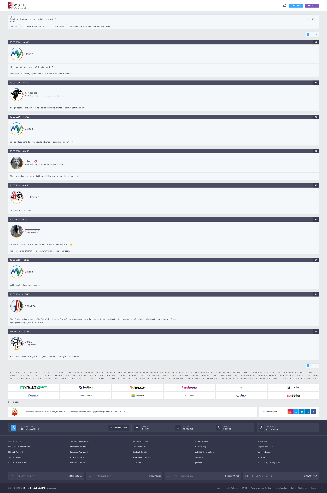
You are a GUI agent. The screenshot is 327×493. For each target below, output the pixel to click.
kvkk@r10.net (155, 476)
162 (179, 376)
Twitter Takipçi (262, 457)
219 (76, 379)
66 (174, 373)
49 (127, 373)
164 (186, 376)
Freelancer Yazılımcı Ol (79, 452)
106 (289, 373)
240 (154, 379)
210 (45, 379)
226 (102, 379)
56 (147, 373)
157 (161, 376)
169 (205, 376)
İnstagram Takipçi (263, 441)
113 (313, 373)
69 (183, 373)
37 (94, 373)
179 (240, 376)
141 (102, 376)
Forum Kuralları (281, 488)
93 (247, 373)
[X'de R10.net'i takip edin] (296, 411)
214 (59, 379)
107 (292, 373)
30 (75, 373)
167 (197, 376)
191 (283, 376)
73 (193, 373)
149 (131, 376)
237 (143, 379)
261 (234, 379)
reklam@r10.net (75, 476)
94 (250, 373)
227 (105, 379)
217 (69, 379)
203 (18, 379)
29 (72, 373)
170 (208, 376)
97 (259, 373)
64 (169, 373)
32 (80, 373)
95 (253, 373)
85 (225, 373)
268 (260, 379)
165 (190, 376)
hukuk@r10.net (232, 476)
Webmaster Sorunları (140, 441)
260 (230, 379)
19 (46, 373)
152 (142, 376)
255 (211, 379)
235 (135, 379)
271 (271, 379)
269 (264, 379)
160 (172, 376)
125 (44, 376)
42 (108, 373)
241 (158, 379)
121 (30, 376)
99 (264, 373)
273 (279, 379)
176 (229, 376)
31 (78, 373)
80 (212, 373)
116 (13, 376)
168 (201, 376)
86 (228, 373)
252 (200, 379)
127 (51, 376)
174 (222, 376)
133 (73, 376)
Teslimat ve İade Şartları (261, 488)
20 (49, 373)
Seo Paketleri (13, 402)
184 (258, 376)
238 (147, 379)
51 (133, 373)
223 (91, 379)
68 (180, 373)
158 (164, 376)
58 (152, 373)
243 (166, 379)
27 (67, 373)
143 (109, 376)
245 (173, 379)
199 (313, 376)
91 (242, 373)
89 (236, 373)
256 (215, 379)
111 (307, 373)
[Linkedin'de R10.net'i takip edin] (307, 411)
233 (128, 379)
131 (66, 376)
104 (281, 373)
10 (24, 373)
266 (253, 379)
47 (122, 373)
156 (157, 376)
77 (204, 373)
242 (162, 379)
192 (287, 376)
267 (256, 379)
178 (236, 376)
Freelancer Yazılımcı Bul (79, 447)
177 (233, 376)
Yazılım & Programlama (79, 441)
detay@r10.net (310, 476)
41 (105, 373)
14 (34, 373)
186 (265, 376)
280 (304, 379)
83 (220, 373)
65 (172, 373)
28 (70, 373)
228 (109, 379)
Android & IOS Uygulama (204, 452)
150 (135, 376)
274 (282, 379)
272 (275, 379)
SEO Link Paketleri (15, 452)
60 (158, 373)
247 (181, 379)
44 (114, 373)
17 (41, 373)
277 (293, 379)
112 (310, 373)
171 (212, 376)
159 (168, 376)
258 (222, 379)
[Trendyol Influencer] (137, 387)
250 (192, 379)
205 (26, 379)
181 (247, 376)
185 (262, 376)
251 (196, 379)
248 (185, 379)
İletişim (314, 488)
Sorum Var (136, 463)
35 (89, 373)
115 (10, 376)
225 (98, 379)
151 (139, 376)
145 (117, 376)
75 (198, 373)
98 (261, 373)
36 (92, 373)
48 (125, 373)
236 (139, 379)
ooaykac (30, 306)
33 (83, 373)
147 (124, 376)
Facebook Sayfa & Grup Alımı (268, 463)
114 (317, 373)
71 (188, 373)
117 (16, 376)
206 (30, 379)
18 (44, 373)
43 (111, 373)
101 (271, 373)
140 (99, 376)
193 (291, 376)
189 (276, 376)
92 (245, 373)
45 (116, 373)
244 (169, 379)
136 (84, 376)
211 (48, 379)
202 (14, 379)
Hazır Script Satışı (77, 457)
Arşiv (219, 488)
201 (11, 379)
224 (94, 379)
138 (91, 376)
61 (161, 373)
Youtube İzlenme (263, 452)
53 (138, 373)
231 (120, 379)
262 (237, 379)
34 (86, 373)
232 (124, 379)
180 (243, 376)
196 (302, 376)
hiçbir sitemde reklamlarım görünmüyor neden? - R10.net (17, 5)
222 (87, 379)
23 (56, 373)
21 (51, 373)
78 (206, 373)
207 (33, 379)
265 (249, 379)
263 (241, 379)
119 (23, 376)
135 (80, 376)
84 (222, 373)
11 (26, 373)
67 (177, 373)
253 (203, 379)
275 (286, 379)
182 (250, 376)
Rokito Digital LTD (38, 488)
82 (217, 373)
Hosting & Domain (139, 452)
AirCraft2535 (272, 429)
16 (39, 373)
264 (245, 379)
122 (34, 376)
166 (194, 376)
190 (280, 376)
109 (300, 373)
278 (297, 379)
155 (153, 376)
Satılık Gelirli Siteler (77, 463)
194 (294, 376)
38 (97, 373)
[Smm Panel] (189, 387)
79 (209, 373)
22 (54, 373)
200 (317, 376)
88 (234, 373)
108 (296, 373)
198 (309, 376)
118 (20, 376)
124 (41, 376)
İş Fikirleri (198, 463)
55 (144, 373)
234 (132, 379)
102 (274, 373)
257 (219, 379)
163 (182, 376)
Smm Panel (189, 395)
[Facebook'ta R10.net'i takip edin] (313, 411)
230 (117, 379)
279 (300, 379)
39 (100, 373)
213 (55, 379)
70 (185, 373)
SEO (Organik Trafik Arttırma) (19, 447)
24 (59, 373)
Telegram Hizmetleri (265, 447)
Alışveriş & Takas (201, 441)
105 (285, 373)
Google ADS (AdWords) (17, 463)
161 (175, 376)
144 (113, 376)
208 (37, 379)
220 (80, 379)
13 (31, 373)
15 (36, 373)
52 (136, 373)
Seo (241, 387)
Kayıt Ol (312, 5)
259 (226, 379)
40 (103, 373)
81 (214, 373)
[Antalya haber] (137, 395)
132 (69, 376)
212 (51, 379)
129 (58, 376)
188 (273, 376)
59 (155, 373)
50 (130, 373)
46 (119, 373)
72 (191, 373)
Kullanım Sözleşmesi (299, 488)
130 (62, 376)
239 (151, 379)
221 (84, 379)
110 (303, 373)
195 (298, 376)
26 (64, 373)
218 (73, 379)
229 (113, 379)
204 (22, 379)
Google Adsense (14, 441)
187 (269, 376)
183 (254, 376)
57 (150, 373)
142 (106, 376)
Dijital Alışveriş (200, 447)
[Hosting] (85, 387)
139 (95, 376)
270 (268, 379)
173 (218, 376)
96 (256, 373)
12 (29, 373)
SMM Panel (199, 457)
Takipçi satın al (85, 395)
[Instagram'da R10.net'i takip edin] (290, 411)
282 (312, 379)
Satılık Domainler (138, 447)
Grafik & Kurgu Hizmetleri (142, 457)
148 (128, 376)
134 (77, 376)
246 (177, 379)
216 (66, 379)
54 (141, 373)
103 (278, 373)
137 (88, 376)
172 (215, 376)
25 (62, 373)
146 (120, 376)
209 (41, 379)
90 (239, 373)
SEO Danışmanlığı (15, 457)
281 (308, 379)
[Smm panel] (33, 387)
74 (196, 373)
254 (207, 379)
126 (48, 376)
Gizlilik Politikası (231, 488)
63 (166, 373)
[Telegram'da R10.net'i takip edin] (302, 411)
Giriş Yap (296, 5)
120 (27, 376)
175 (225, 376)
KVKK (244, 488)
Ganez (29, 54)
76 (201, 373)
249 (188, 379)
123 (37, 376)
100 (267, 373)
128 (55, 376)
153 (146, 376)
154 (150, 376)
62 (163, 373)
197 (305, 376)
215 (62, 379)
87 (231, 373)
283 (315, 379)
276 (289, 379)
